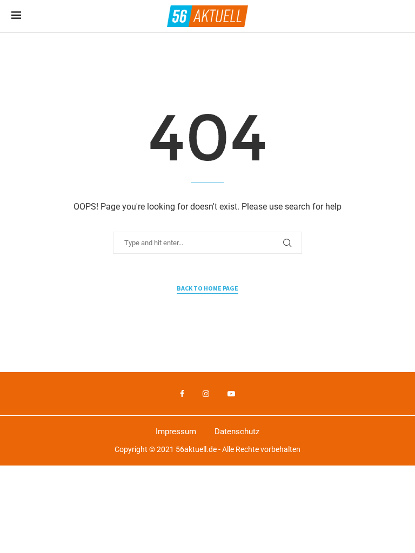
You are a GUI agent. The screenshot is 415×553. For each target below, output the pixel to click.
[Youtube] (231, 393)
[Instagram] (206, 393)
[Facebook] (182, 393)
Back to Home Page (207, 288)
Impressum (176, 431)
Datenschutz (237, 431)
